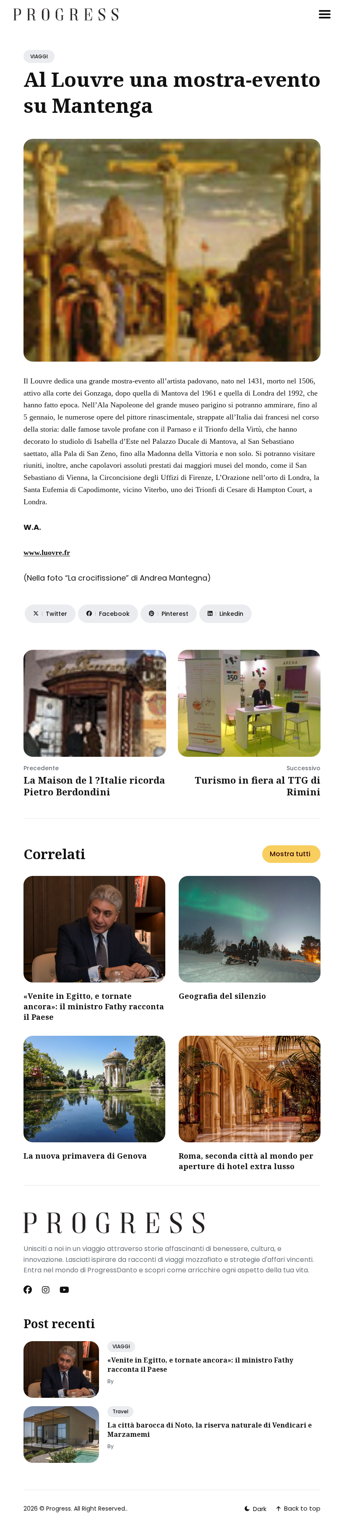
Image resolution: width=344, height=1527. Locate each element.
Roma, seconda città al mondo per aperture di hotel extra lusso (246, 1161)
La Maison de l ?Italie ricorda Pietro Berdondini (94, 786)
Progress (58, 1508)
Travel (120, 1411)
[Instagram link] (45, 1290)
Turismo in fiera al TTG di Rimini (258, 786)
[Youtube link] (64, 1290)
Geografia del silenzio (222, 996)
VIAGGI (39, 56)
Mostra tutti (290, 854)
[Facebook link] (28, 1290)
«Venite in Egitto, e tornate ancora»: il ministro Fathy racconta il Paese (93, 1006)
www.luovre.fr (46, 552)
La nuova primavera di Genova (85, 1156)
